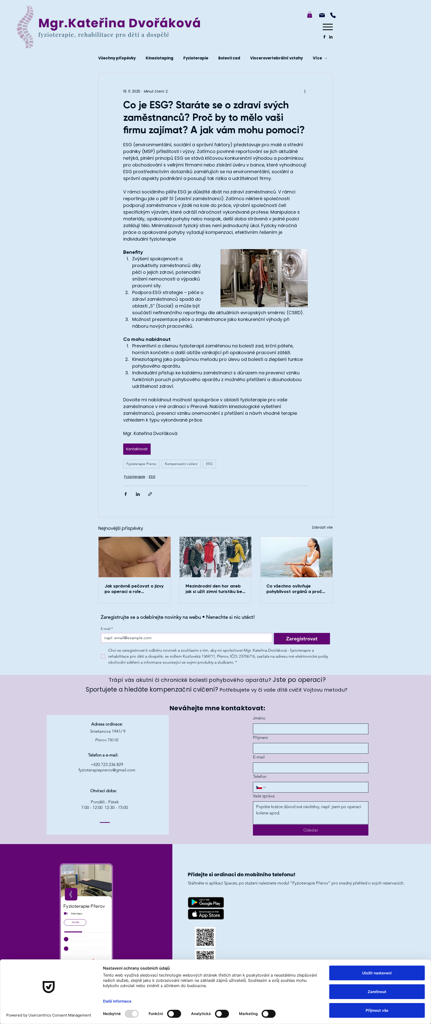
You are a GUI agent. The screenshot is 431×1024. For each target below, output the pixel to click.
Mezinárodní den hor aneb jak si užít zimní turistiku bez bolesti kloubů (215, 588)
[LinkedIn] (330, 36)
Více (317, 58)
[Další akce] (305, 91)
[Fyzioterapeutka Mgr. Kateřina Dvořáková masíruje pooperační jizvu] (135, 557)
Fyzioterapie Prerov (141, 463)
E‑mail (259, 756)
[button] (309, 14)
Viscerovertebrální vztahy (276, 58)
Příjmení (260, 737)
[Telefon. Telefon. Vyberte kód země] (261, 787)
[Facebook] (324, 36)
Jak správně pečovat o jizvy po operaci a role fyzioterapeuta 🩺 (134, 588)
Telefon (259, 776)
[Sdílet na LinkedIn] (137, 494)
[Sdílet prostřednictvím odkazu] (150, 494)
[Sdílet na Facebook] (125, 494)
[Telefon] (333, 15)
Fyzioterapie (195, 58)
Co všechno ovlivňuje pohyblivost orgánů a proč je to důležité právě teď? (294, 588)
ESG (209, 463)
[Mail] (322, 15)
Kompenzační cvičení (181, 463)
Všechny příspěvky (117, 58)
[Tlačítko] (163, 24)
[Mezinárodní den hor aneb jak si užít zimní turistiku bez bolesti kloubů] (216, 557)
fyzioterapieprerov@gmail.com (107, 769)
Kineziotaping (159, 58)
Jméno (259, 718)
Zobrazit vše (322, 527)
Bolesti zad (229, 58)
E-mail (107, 629)
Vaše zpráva (264, 795)
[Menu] (328, 26)
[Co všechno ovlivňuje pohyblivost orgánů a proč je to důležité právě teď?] (296, 557)
